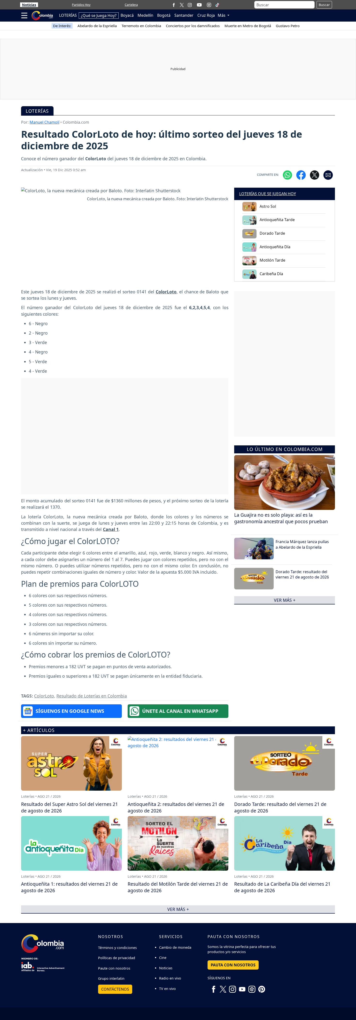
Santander (183, 15)
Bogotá (163, 15)
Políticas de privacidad (116, 958)
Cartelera (131, 4)
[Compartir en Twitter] (314, 174)
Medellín (145, 15)
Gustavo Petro (288, 25)
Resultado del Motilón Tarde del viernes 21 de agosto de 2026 (178, 887)
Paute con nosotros (114, 968)
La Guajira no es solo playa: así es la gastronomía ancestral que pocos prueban (281, 518)
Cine (162, 957)
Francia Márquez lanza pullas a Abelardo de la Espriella (302, 544)
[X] (182, 4)
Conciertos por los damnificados (193, 25)
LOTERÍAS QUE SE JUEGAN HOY (267, 193)
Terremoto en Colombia (141, 25)
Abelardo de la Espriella (97, 25)
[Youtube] (199, 5)
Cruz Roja (206, 15)
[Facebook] (174, 4)
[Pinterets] (261, 987)
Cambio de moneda (175, 947)
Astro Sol (268, 206)
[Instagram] (190, 4)
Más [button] (222, 15)
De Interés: (62, 25)
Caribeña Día (271, 273)
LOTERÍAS (68, 15)
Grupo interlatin (111, 978)
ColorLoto (44, 696)
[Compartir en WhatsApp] (287, 174)
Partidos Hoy (81, 4)
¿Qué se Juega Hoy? (98, 15)
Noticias (29, 4)
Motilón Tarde (272, 260)
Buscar (324, 4)
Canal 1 (111, 529)
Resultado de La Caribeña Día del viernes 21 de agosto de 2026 (282, 887)
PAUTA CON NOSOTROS (233, 965)
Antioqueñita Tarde (277, 219)
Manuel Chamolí (44, 122)
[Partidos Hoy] (209, 4)
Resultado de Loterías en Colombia (91, 696)
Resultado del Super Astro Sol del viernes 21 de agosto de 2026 (69, 807)
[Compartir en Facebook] (301, 174)
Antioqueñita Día (275, 246)
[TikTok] (217, 4)
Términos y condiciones (117, 947)
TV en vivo (167, 988)
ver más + (284, 600)
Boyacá (127, 15)
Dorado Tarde (272, 233)
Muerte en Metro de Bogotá (247, 25)
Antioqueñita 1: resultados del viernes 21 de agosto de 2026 (69, 887)
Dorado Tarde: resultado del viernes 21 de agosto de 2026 (302, 574)
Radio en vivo (170, 978)
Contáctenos (115, 989)
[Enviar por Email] (328, 174)
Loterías (37, 111)
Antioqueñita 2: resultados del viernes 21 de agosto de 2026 (176, 807)
